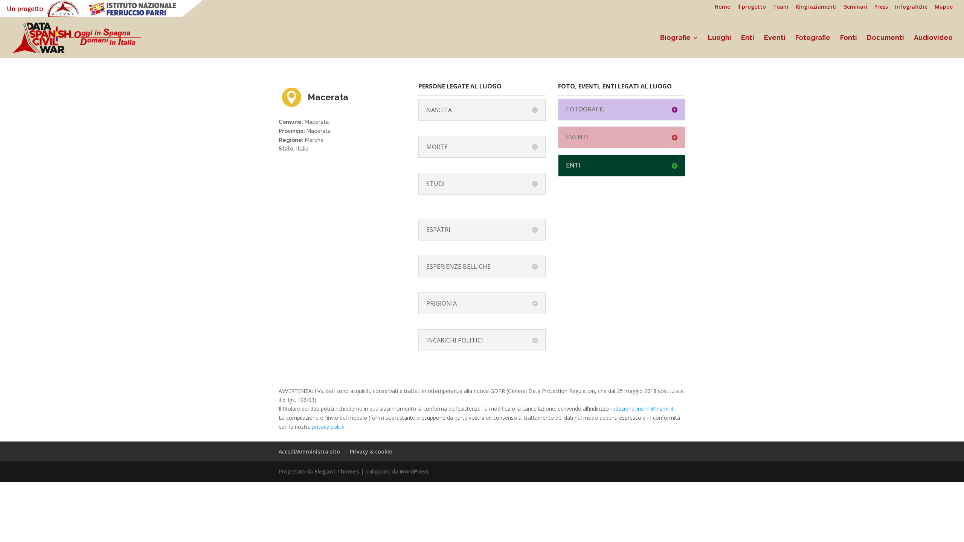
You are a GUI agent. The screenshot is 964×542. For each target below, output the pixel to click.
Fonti (848, 38)
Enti (747, 38)
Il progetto (751, 7)
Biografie (675, 38)
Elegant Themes (336, 471)
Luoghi (719, 38)
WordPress (414, 471)
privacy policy (328, 426)
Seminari (855, 7)
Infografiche (911, 7)
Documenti (885, 38)
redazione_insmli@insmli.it (642, 408)
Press (881, 7)
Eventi (775, 38)
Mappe (944, 7)
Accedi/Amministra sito (309, 451)
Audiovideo (933, 38)
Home (722, 7)
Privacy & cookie (371, 451)
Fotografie (812, 38)
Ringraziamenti (816, 7)
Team (781, 7)
